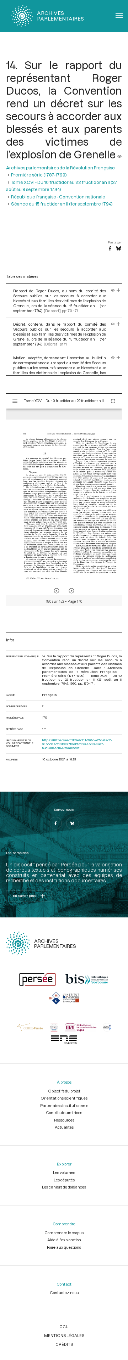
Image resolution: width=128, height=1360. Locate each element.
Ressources (64, 1120)
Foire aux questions (64, 1247)
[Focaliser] (119, 290)
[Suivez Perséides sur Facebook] (55, 823)
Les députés (64, 1180)
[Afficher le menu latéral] (14, 401)
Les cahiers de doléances (64, 1187)
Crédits (64, 1344)
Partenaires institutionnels (64, 1105)
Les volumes (64, 1172)
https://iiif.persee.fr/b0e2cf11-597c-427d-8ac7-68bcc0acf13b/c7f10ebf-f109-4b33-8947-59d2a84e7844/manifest (77, 744)
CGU (64, 1326)
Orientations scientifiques (64, 1098)
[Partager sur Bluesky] (118, 248)
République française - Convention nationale (58, 196)
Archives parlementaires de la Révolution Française (60, 167)
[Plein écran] (113, 401)
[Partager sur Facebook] (110, 248)
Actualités (64, 1127)
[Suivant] (71, 590)
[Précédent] (56, 590)
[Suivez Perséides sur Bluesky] (72, 823)
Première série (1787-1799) (39, 174)
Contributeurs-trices (64, 1112)
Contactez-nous (64, 1292)
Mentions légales (64, 1335)
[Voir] (119, 154)
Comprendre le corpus (64, 1232)
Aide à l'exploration (64, 1239)
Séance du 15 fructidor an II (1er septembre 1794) (62, 203)
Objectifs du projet (64, 1091)
